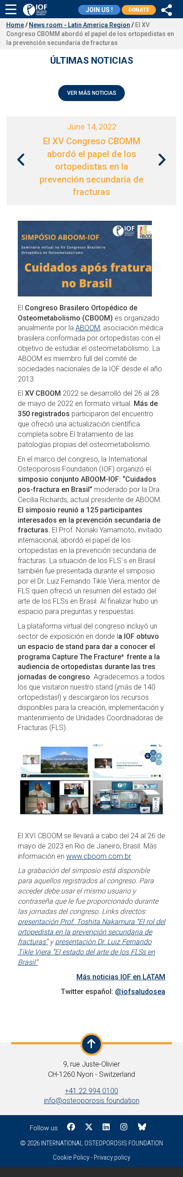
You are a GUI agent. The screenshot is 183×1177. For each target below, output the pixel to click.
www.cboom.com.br (98, 856)
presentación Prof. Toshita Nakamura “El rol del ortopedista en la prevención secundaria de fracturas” (91, 931)
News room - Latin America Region (79, 24)
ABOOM (88, 328)
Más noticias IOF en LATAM (120, 977)
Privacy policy (112, 1157)
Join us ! (99, 9)
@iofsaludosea (140, 991)
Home (15, 24)
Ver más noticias (91, 93)
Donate (138, 9)
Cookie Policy (71, 1157)
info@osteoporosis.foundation (91, 1100)
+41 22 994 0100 (91, 1091)
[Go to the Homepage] (35, 9)
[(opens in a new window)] (166, 9)
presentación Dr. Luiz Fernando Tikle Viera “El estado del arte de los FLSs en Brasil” (86, 952)
